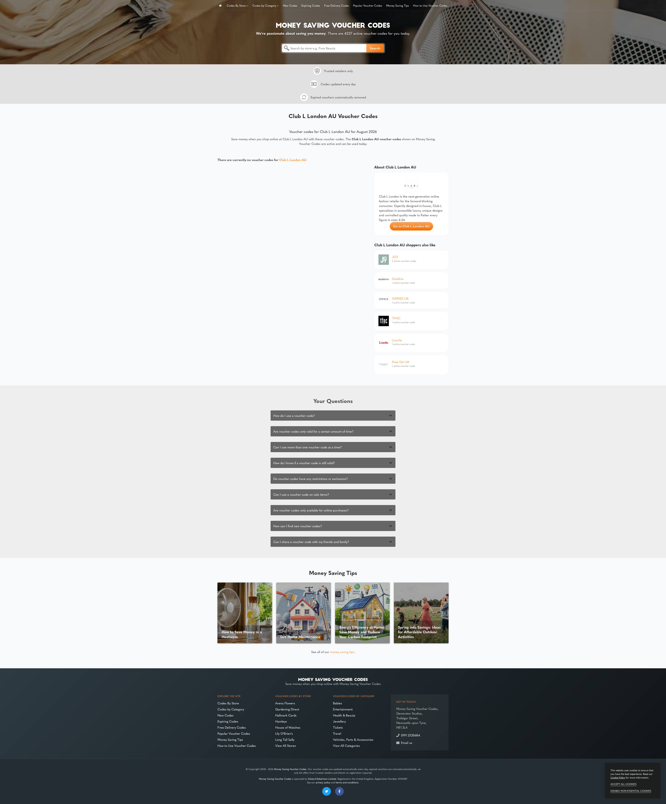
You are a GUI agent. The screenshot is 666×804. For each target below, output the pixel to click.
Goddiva (397, 278)
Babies (337, 703)
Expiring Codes (310, 5)
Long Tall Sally (284, 739)
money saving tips (342, 652)
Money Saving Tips (397, 5)
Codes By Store (236, 5)
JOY (395, 257)
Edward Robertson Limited (322, 778)
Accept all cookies (623, 784)
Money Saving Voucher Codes (290, 769)
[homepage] (220, 5)
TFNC (396, 318)
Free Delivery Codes (336, 5)
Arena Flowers (285, 703)
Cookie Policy (617, 777)
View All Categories (346, 745)
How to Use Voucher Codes (430, 5)
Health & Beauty (344, 715)
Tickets (338, 727)
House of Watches (287, 727)
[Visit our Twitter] (326, 791)
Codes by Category (264, 5)
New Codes (290, 5)
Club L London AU (292, 160)
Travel (337, 733)
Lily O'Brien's (284, 733)
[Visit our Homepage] (333, 24)
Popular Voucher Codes (367, 5)
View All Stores (285, 745)
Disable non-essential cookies (630, 790)
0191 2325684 (410, 735)
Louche (397, 340)
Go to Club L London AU (411, 226)
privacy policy (323, 782)
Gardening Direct (287, 709)
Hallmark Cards (286, 715)
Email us (406, 742)
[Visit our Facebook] (339, 791)
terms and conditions (347, 782)
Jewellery (339, 721)
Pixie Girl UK (400, 362)
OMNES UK (400, 298)
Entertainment (343, 709)
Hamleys (281, 721)
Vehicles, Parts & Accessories (353, 739)
